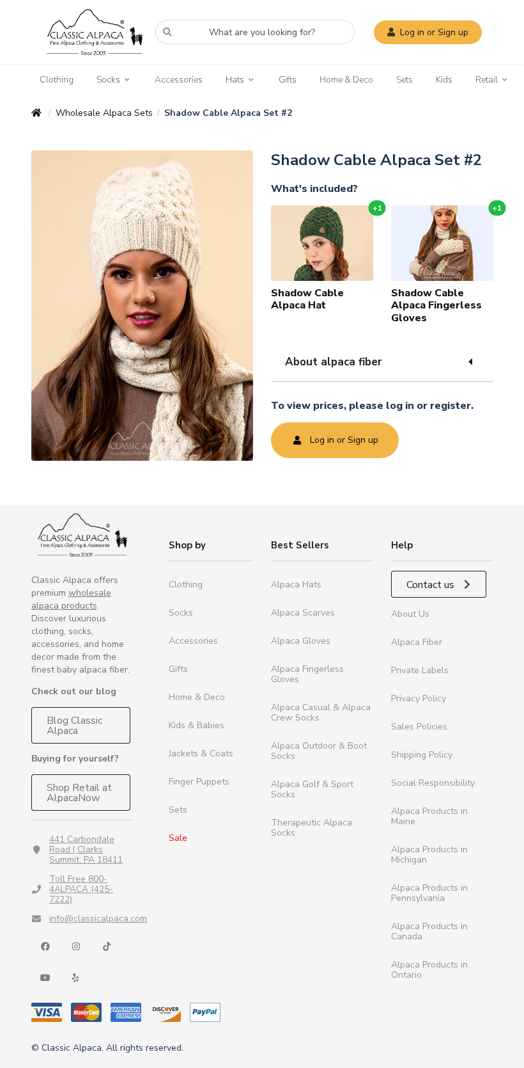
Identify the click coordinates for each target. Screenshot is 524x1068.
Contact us (431, 585)
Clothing (56, 80)
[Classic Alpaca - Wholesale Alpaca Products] (82, 535)
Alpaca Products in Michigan (429, 854)
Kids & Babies (196, 725)
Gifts (288, 80)
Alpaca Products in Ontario (429, 970)
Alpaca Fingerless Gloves (307, 674)
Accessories (179, 80)
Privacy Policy (418, 698)
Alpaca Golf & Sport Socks (312, 789)
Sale (178, 838)
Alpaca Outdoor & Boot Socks (319, 751)
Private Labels (420, 670)
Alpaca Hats (296, 584)
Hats (235, 80)
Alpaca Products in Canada (429, 931)
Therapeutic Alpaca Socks (311, 828)
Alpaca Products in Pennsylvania (429, 893)
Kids (444, 80)
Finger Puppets (199, 782)
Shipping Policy (421, 755)
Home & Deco (346, 80)
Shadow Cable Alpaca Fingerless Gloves (436, 305)
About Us (410, 614)
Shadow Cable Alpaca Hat (307, 299)
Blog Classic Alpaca (74, 725)
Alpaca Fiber (416, 642)
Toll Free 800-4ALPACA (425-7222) (81, 889)
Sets (404, 80)
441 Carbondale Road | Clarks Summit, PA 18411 (86, 849)
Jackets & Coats (201, 753)
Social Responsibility (433, 783)
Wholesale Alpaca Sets (104, 113)
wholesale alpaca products (71, 599)
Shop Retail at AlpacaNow (79, 793)
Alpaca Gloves (300, 641)
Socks (108, 80)
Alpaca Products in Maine (429, 816)
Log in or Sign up (434, 32)
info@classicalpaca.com (98, 919)
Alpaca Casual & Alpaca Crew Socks (321, 712)
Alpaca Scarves (303, 613)
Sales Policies (419, 727)
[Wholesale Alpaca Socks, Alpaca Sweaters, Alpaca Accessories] (94, 61)
